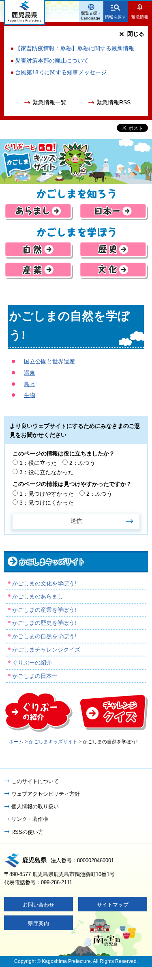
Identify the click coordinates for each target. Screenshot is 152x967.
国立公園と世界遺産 (49, 361)
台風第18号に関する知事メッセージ (61, 72)
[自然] (38, 250)
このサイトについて (35, 781)
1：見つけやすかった (46, 493)
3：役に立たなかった (46, 472)
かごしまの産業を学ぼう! (44, 610)
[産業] (38, 270)
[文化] (113, 270)
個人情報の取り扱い (35, 806)
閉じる (135, 33)
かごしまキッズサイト (52, 561)
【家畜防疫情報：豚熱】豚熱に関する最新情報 (74, 48)
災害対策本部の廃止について (52, 60)
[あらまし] (38, 211)
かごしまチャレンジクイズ (46, 649)
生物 (29, 395)
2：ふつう (82, 463)
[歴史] (113, 250)
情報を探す (115, 17)
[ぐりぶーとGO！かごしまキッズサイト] (76, 161)
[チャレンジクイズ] (113, 712)
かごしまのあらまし (37, 596)
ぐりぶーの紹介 (32, 662)
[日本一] (113, 211)
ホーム (16, 742)
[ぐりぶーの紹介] (38, 712)
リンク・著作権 (29, 819)
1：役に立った (38, 463)
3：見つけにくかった (46, 502)
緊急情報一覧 (49, 102)
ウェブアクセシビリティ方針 (45, 794)
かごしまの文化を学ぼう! (44, 583)
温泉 (29, 372)
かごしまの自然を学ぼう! (44, 636)
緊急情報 (139, 17)
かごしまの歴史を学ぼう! (44, 622)
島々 (29, 384)
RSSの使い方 (27, 832)
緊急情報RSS (113, 102)
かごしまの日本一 (35, 676)
